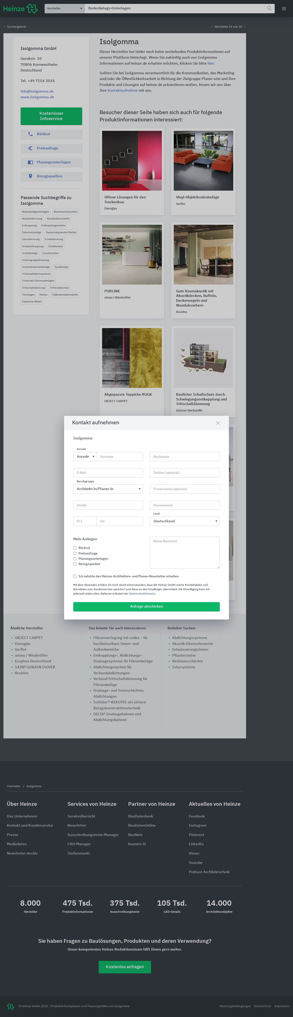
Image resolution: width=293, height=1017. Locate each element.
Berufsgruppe (85, 481)
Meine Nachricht (165, 541)
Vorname (106, 456)
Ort (102, 521)
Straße (82, 505)
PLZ (79, 521)
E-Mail (81, 472)
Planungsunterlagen (93, 558)
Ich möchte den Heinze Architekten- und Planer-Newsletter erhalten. (129, 576)
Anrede (81, 449)
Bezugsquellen (89, 564)
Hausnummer (163, 505)
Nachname (161, 456)
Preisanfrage (88, 553)
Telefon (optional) (166, 472)
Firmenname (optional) (170, 489)
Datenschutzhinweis (142, 593)
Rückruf (84, 548)
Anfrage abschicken (146, 607)
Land (156, 514)
